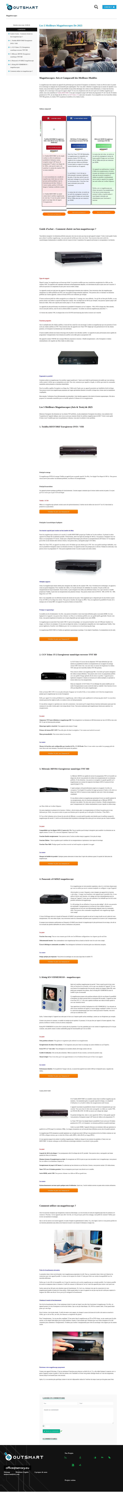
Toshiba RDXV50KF (63, 93)
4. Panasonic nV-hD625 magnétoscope (22, 60)
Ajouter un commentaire (52, 1431)
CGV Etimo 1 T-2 (74, 95)
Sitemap (7, 1472)
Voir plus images (78, 452)
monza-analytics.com (11, 1474)
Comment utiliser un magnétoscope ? (21, 71)
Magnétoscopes (11, 16)
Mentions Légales (22, 1472)
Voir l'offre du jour (54, 147)
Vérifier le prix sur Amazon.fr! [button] (58, 512)
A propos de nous (40, 1472)
